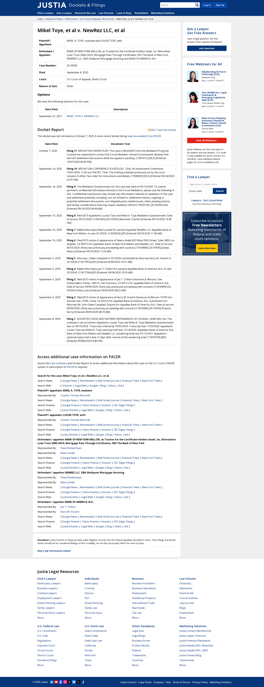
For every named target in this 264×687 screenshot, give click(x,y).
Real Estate (138, 608)
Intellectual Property (144, 598)
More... (41, 617)
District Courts (45, 655)
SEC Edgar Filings (123, 405)
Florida (88, 650)
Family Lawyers (46, 608)
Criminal (89, 588)
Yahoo (112, 385)
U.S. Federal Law (48, 626)
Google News (69, 380)
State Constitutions (96, 631)
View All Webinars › (207, 140)
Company (158, 682)
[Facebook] (60, 682)
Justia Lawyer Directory (192, 635)
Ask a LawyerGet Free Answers (201, 30)
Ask (120, 385)
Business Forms (141, 640)
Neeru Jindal (68, 453)
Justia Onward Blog (190, 655)
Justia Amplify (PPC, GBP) (193, 650)
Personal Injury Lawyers (51, 612)
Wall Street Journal (108, 380)
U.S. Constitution (46, 631)
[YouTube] (56, 682)
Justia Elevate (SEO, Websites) (196, 645)
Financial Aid (186, 593)
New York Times (151, 380)
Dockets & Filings (47, 660)
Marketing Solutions (162, 13)
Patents (136, 650)
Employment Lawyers (49, 598)
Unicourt (67, 385)
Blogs (182, 608)
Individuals (92, 578)
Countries (137, 660)
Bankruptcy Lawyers (49, 583)
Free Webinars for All (204, 64)
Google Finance (71, 405)
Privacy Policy (200, 682)
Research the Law (85, 13)
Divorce (89, 593)
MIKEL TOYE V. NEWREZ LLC (83, 116)
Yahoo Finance (90, 405)
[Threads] (69, 682)
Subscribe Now (207, 248)
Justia (44, 682)
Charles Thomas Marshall (75, 395)
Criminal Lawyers (47, 593)
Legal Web (81, 385)
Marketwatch (87, 380)
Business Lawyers (47, 588)
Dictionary (185, 583)
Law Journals (186, 603)
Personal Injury (93, 612)
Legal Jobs (138, 631)
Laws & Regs (124, 13)
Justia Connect (128, 682)
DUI (87, 598)
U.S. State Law (94, 626)
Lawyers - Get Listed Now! (206, 200)
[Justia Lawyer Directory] (83, 682)
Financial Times (130, 380)
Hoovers (106, 405)
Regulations (44, 640)
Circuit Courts (45, 650)
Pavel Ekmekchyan (71, 448)
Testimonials (186, 660)
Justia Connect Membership (195, 631)
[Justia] (51, 5)
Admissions (185, 588)
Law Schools (106, 13)
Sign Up (220, 5)
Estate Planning (94, 603)
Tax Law (136, 612)
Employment (139, 593)
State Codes (91, 635)
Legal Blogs (138, 635)
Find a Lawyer (45, 13)
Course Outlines (188, 598)
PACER (70, 367)
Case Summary (58, 363)
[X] (78, 682)
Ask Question (207, 48)
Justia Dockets (70, 410)
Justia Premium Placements (195, 640)
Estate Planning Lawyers (51, 603)
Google (93, 385)
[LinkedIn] (52, 682)
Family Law (91, 608)
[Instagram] (65, 682)
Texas (88, 660)
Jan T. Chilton (68, 507)
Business (138, 578)
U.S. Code (42, 635)
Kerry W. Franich (70, 511)
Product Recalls (140, 645)
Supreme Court (46, 645)
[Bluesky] (74, 682)
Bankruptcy (91, 583)
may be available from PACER (144, 136)
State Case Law (93, 640)
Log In (207, 5)
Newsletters (141, 13)
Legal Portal (144, 682)
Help (168, 682)
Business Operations (144, 588)
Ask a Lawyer (64, 13)
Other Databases (143, 626)
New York (90, 655)
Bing (103, 385)
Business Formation (143, 583)
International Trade (143, 603)
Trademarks (139, 655)
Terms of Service (182, 682)
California (90, 645)
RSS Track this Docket (163, 130)
